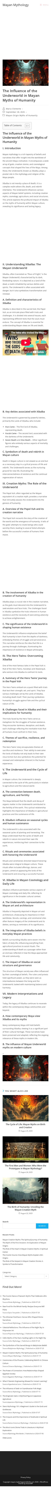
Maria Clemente (13, 108)
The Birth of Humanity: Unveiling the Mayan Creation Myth (25, 1208)
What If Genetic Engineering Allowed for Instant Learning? (25, 1381)
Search (5, 1221)
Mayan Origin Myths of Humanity (21, 115)
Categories (7, 1272)
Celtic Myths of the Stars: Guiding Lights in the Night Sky (24, 1338)
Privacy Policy (25, 1477)
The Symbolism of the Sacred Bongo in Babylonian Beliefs (25, 1345)
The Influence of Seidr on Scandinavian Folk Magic (22, 1388)
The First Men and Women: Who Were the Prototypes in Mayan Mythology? (25, 1167)
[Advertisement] (25, 33)
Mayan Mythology (16, 5)
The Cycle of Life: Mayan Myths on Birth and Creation (25, 1126)
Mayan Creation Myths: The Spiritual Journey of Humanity (25, 1239)
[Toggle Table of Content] (26, 126)
